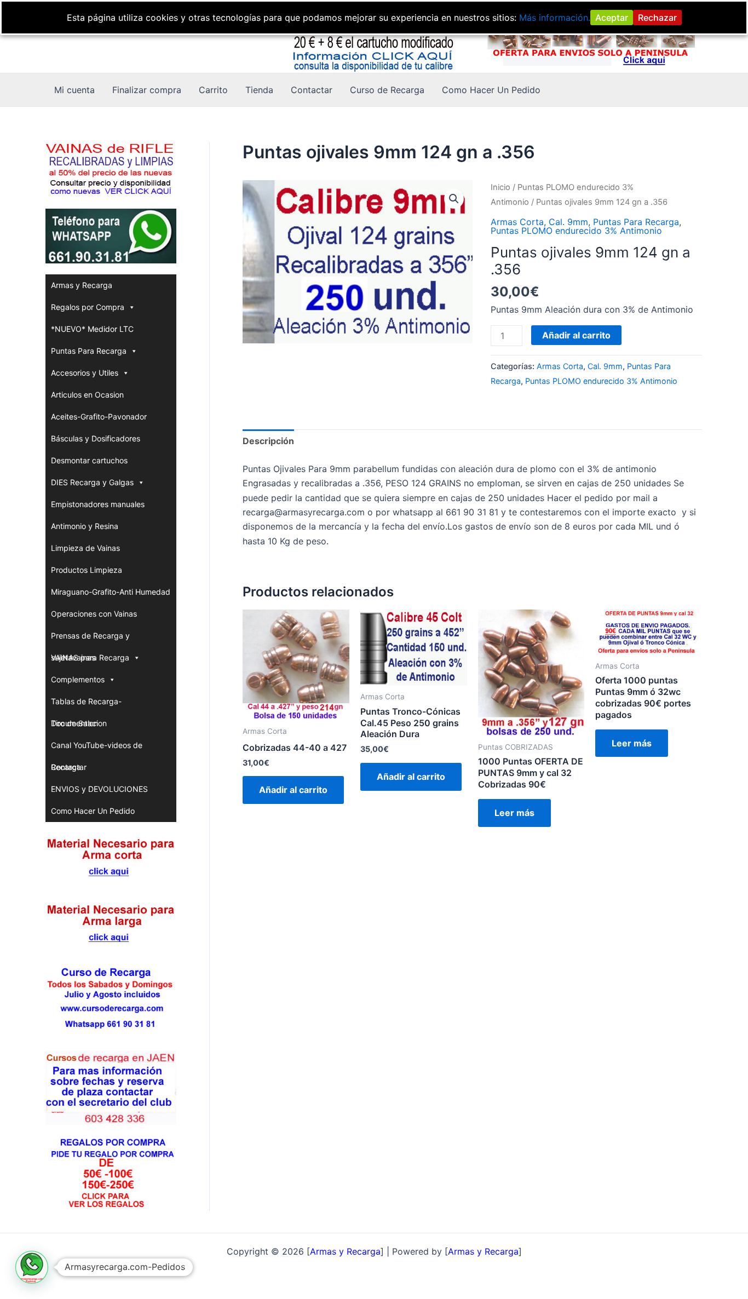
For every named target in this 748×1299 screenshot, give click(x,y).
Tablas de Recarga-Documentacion (86, 704)
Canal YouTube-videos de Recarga (96, 748)
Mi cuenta (74, 89)
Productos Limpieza (86, 569)
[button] (454, 199)
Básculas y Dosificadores (95, 438)
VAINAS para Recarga (90, 657)
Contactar (311, 89)
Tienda (259, 89)
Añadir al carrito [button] (293, 789)
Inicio (500, 187)
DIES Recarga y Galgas (92, 482)
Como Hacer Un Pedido (491, 89)
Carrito (213, 89)
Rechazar (657, 17)
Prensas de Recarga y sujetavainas (90, 639)
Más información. (554, 17)
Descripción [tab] (268, 440)
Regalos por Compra (87, 307)
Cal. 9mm (568, 221)
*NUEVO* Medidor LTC (92, 329)
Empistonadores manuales (98, 504)
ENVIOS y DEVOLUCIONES (99, 789)
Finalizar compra (146, 89)
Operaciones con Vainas (94, 613)
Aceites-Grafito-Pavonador (99, 416)
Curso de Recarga (387, 89)
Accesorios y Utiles (84, 372)
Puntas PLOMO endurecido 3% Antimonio (576, 230)
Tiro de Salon (74, 723)
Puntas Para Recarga (88, 350)
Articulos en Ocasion (87, 394)
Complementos (78, 679)
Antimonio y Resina (84, 526)
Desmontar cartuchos (89, 460)
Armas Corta (517, 221)
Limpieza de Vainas (85, 548)
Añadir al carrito (576, 335)
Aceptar (611, 17)
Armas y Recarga (81, 285)
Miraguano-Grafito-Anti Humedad (110, 591)
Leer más (514, 812)
